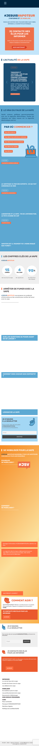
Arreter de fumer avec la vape (11, 683)
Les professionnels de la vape (11, 693)
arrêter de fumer (29, 297)
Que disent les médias (11, 146)
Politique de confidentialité (10, 708)
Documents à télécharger (10, 695)
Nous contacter (7, 701)
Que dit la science (10, 132)
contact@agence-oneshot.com (28, 742)
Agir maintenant (19, 47)
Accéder (6, 617)
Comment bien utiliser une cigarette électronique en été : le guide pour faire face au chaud (19, 75)
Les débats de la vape (9, 686)
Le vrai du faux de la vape (10, 681)
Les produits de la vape (16, 92)
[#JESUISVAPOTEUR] (5, 4)
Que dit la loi (8, 151)
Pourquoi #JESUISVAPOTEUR (11, 704)
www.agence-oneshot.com (19, 744)
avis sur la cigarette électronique (13, 116)
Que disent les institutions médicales (15, 137)
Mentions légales (7, 706)
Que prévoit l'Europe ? (10, 593)
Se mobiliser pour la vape (10, 690)
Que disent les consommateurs (14, 142)
